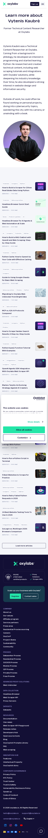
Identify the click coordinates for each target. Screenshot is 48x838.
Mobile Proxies (10, 666)
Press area (8, 626)
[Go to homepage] (24, 564)
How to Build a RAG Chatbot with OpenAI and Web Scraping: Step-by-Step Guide (16, 240)
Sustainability (9, 643)
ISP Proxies (8, 669)
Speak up (7, 792)
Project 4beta (9, 640)
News (5, 217)
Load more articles (24, 546)
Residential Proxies (12, 659)
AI (24, 217)
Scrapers (15, 183)
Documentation (10, 719)
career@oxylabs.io (11, 819)
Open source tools (11, 736)
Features (7, 758)
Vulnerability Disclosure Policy (17, 788)
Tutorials (6, 183)
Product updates (15, 217)
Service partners (10, 622)
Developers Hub (10, 732)
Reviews (24, 525)
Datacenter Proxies (12, 655)
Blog (5, 739)
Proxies (19, 290)
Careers (6, 633)
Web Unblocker (10, 685)
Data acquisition (17, 200)
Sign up (34, 4)
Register (15, 596)
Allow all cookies (24, 430)
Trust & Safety (9, 785)
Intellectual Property (12, 762)
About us (7, 612)
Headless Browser (11, 694)
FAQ (5, 746)
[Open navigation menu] (43, 4)
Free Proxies (9, 676)
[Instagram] (11, 825)
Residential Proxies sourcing (16, 629)
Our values (8, 615)
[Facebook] (16, 825)
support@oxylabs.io (31, 813)
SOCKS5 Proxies (10, 662)
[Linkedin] (5, 825)
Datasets (7, 710)
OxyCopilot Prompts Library (15, 743)
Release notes (9, 729)
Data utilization (12, 306)
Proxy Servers (9, 701)
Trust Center (8, 781)
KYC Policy (7, 778)
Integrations (11, 360)
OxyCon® (7, 636)
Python (22, 183)
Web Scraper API (10, 697)
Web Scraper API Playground (16, 725)
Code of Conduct (10, 795)
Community (8, 647)
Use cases (7, 722)
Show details (34, 422)
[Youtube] (21, 825)
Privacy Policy (9, 774)
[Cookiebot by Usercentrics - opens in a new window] (34, 398)
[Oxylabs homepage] (10, 4)
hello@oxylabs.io (11, 813)
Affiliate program (11, 619)
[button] (24, 188)
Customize (22, 438)
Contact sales (31, 596)
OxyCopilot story (10, 765)
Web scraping (9, 750)
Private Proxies (10, 673)
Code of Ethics (9, 798)
